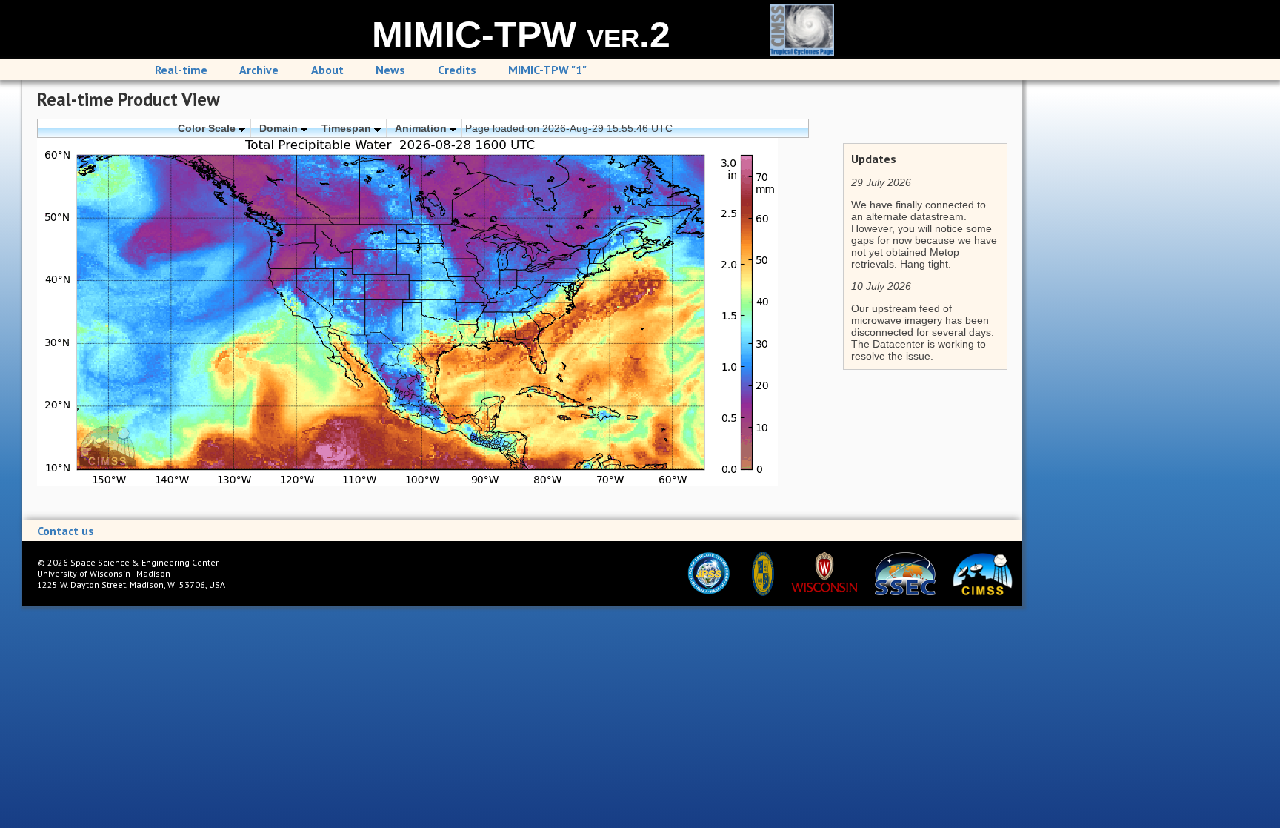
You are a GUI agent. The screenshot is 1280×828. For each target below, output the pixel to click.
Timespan (347, 128)
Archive (259, 69)
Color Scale (208, 128)
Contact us (65, 530)
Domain (280, 128)
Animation (422, 128)
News (390, 69)
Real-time (181, 69)
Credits (457, 69)
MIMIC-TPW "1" (547, 69)
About (327, 69)
